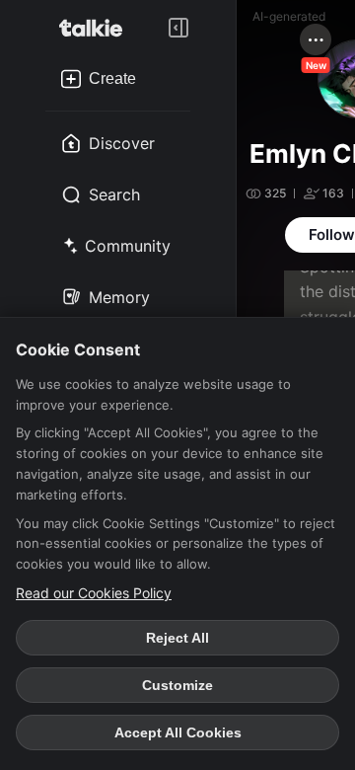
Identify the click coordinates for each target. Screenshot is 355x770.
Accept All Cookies (178, 732)
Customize (177, 685)
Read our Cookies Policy (94, 592)
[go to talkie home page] (96, 27)
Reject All (177, 638)
